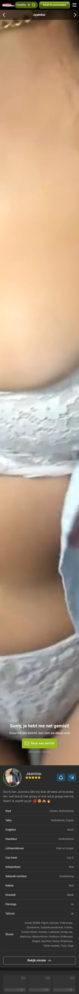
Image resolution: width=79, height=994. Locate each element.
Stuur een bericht (42, 743)
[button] (61, 777)
